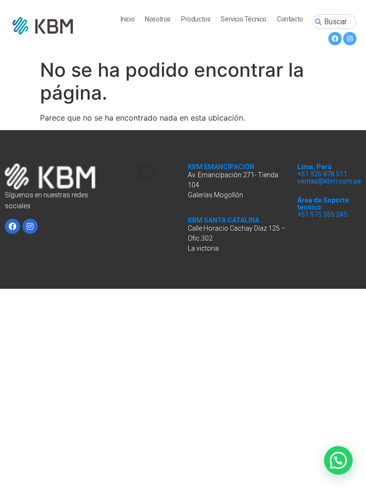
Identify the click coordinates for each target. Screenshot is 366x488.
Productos (195, 19)
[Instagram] (349, 38)
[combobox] (334, 21)
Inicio (128, 19)
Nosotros (158, 19)
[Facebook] (335, 38)
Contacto (290, 19)
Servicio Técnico (243, 19)
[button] (146, 171)
